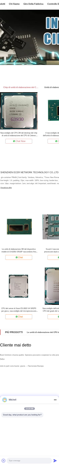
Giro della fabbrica (33, 4)
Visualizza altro (6, 188)
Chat (20, 257)
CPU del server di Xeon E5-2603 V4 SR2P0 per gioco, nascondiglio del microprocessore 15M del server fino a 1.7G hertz (18, 311)
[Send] (55, 461)
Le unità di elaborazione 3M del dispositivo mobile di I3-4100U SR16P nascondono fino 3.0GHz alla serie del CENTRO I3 (19, 251)
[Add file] (3, 461)
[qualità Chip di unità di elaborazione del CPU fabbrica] (29, 37)
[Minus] (55, 399)
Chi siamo (14, 4)
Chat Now (20, 141)
